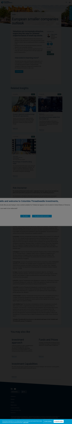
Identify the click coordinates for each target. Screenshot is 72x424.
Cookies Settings (48, 421)
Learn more (25, 422)
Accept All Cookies (58, 421)
